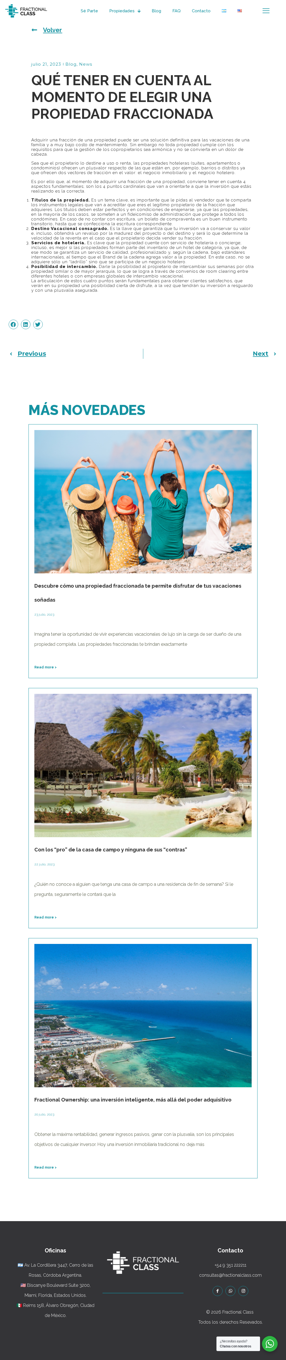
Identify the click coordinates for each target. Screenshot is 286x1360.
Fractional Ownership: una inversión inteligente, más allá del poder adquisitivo (133, 1100)
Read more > (45, 667)
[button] (13, 324)
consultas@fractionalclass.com (230, 1275)
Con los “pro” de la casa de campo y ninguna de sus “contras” (110, 850)
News (85, 64)
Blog (71, 64)
